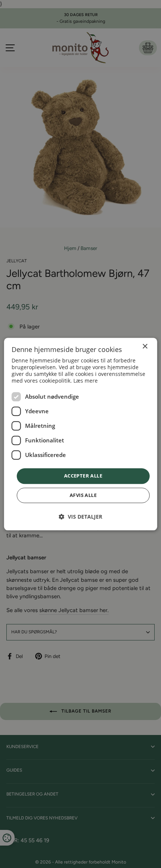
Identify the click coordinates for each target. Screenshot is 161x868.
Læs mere (85, 380)
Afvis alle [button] (83, 495)
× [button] (145, 346)
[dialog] (80, 434)
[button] (80, 516)
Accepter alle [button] (83, 476)
